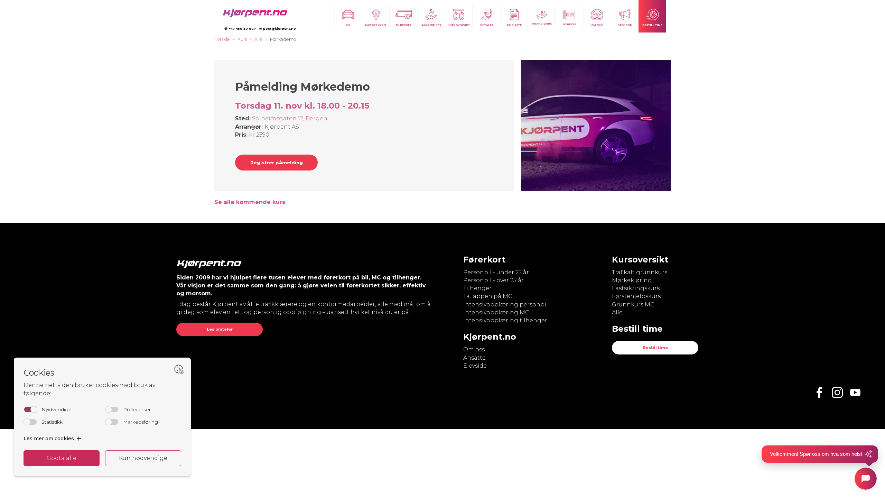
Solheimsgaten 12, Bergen (289, 118)
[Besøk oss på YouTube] (855, 392)
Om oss (474, 349)
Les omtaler (220, 329)
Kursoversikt (640, 260)
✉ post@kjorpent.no (277, 28)
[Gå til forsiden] (258, 13)
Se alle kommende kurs (249, 202)
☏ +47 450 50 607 (240, 28)
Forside (222, 39)
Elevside (475, 365)
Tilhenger (477, 288)
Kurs (242, 39)
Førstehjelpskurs (636, 296)
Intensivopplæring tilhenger (505, 320)
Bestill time (655, 347)
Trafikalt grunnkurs (639, 272)
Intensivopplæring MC (496, 312)
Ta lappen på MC (487, 296)
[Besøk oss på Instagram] (837, 392)
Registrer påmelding (276, 162)
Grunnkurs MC (633, 304)
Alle (258, 39)
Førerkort (484, 260)
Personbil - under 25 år (496, 272)
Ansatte (474, 357)
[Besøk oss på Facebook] (819, 392)
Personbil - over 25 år (493, 280)
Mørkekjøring (632, 280)
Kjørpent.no (489, 337)
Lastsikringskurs (636, 288)
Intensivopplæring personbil (505, 304)
